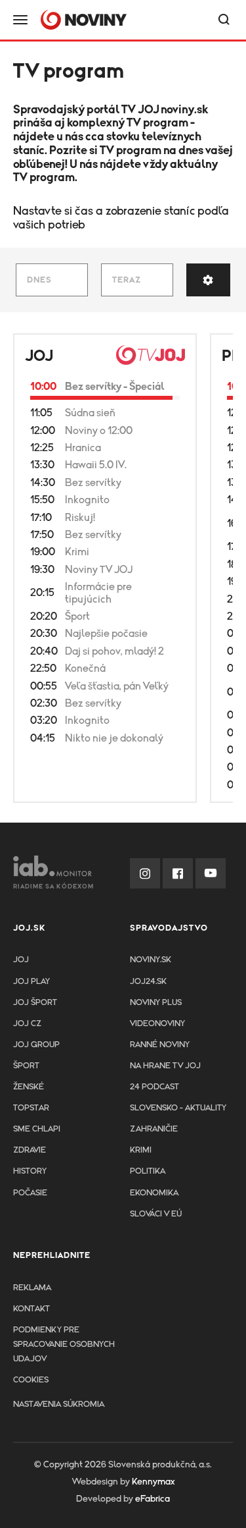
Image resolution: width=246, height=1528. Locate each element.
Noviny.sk (150, 960)
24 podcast (154, 1087)
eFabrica (152, 1499)
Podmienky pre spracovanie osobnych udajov (64, 1344)
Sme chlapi (36, 1129)
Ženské (28, 1087)
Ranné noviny (160, 1045)
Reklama (32, 1288)
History (30, 1171)
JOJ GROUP (36, 1045)
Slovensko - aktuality (178, 1108)
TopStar (31, 1108)
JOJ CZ (27, 1024)
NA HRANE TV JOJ (165, 1066)
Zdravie (29, 1150)
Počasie (30, 1193)
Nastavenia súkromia (58, 1404)
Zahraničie (154, 1129)
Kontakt (31, 1309)
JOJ (39, 356)
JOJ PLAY (31, 981)
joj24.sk (148, 981)
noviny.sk (184, 110)
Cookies (31, 1380)
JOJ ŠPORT (35, 1002)
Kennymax (153, 1482)
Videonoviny (157, 1024)
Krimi (141, 1150)
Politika (147, 1171)
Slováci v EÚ (156, 1214)
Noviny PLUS (156, 1002)
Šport (26, 1066)
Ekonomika (154, 1193)
